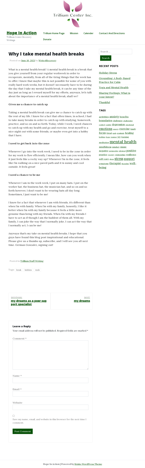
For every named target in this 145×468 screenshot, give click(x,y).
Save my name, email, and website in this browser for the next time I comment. (49, 421)
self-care (104, 158)
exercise (124, 128)
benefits (124, 116)
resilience (131, 154)
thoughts (125, 164)
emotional (130, 125)
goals (114, 133)
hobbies (28, 270)
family (133, 129)
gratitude (120, 133)
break (18, 270)
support (129, 159)
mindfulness (105, 147)
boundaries (105, 120)
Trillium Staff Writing (31, 261)
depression (118, 124)
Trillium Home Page (54, 33)
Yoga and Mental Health (113, 87)
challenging (128, 121)
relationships (120, 155)
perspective (113, 151)
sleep (112, 159)
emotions (105, 129)
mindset (116, 147)
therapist (115, 163)
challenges (117, 120)
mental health (123, 141)
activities (104, 116)
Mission (74, 33)
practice (103, 154)
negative (103, 150)
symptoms (104, 163)
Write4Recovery (47, 60)
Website (17, 402)
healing (129, 133)
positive (131, 150)
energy (116, 129)
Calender (88, 33)
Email (17, 389)
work (37, 270)
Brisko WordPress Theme (88, 464)
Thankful (104, 102)
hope (108, 137)
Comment (19, 338)
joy (119, 137)
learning (125, 137)
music (123, 146)
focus (102, 133)
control (102, 125)
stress (119, 159)
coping (108, 125)
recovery (111, 155)
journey (114, 137)
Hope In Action (22, 32)
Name (17, 375)
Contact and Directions (112, 33)
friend (109, 133)
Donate (47, 39)
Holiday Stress (108, 72)
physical (122, 151)
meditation (104, 142)
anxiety (114, 116)
